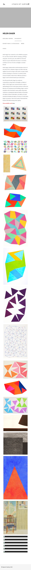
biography (18, 38)
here (14, 103)
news (22, 43)
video (4, 48)
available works (8, 38)
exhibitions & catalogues (11, 43)
